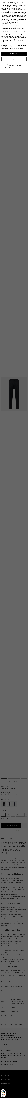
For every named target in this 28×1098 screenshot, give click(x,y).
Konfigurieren (14, 59)
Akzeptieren (14, 53)
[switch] (3, 1096)
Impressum (20, 48)
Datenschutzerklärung (10, 48)
